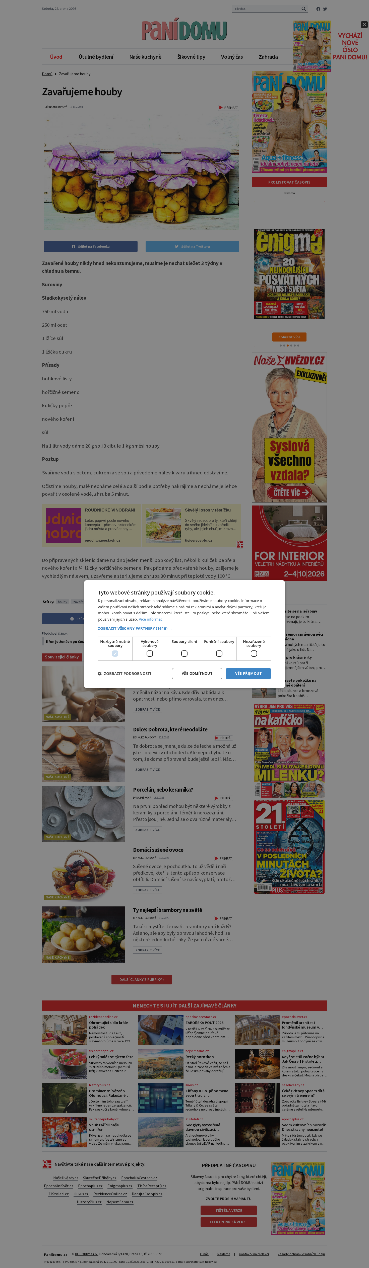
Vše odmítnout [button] (197, 673)
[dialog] (184, 634)
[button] (184, 628)
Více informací (151, 619)
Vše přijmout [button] (248, 673)
